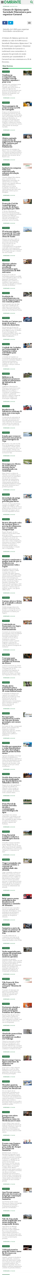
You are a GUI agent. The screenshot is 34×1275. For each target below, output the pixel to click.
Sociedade (6, 6)
